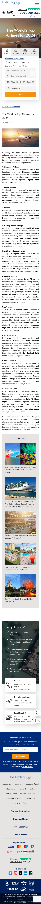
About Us (18, 784)
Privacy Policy (27, 766)
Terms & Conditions (27, 793)
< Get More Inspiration (11, 106)
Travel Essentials (20, 826)
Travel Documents (13, 798)
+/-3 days (24, 66)
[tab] (6, 52)
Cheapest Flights (20, 819)
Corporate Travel (32, 784)
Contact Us (6, 784)
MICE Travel (10, 789)
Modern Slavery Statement (20, 803)
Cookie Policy (29, 798)
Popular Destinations (20, 811)
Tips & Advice (20, 834)
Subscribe (20, 756)
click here (20, 899)
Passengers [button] (15, 88)
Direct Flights (13, 62)
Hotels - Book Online (27, 789)
